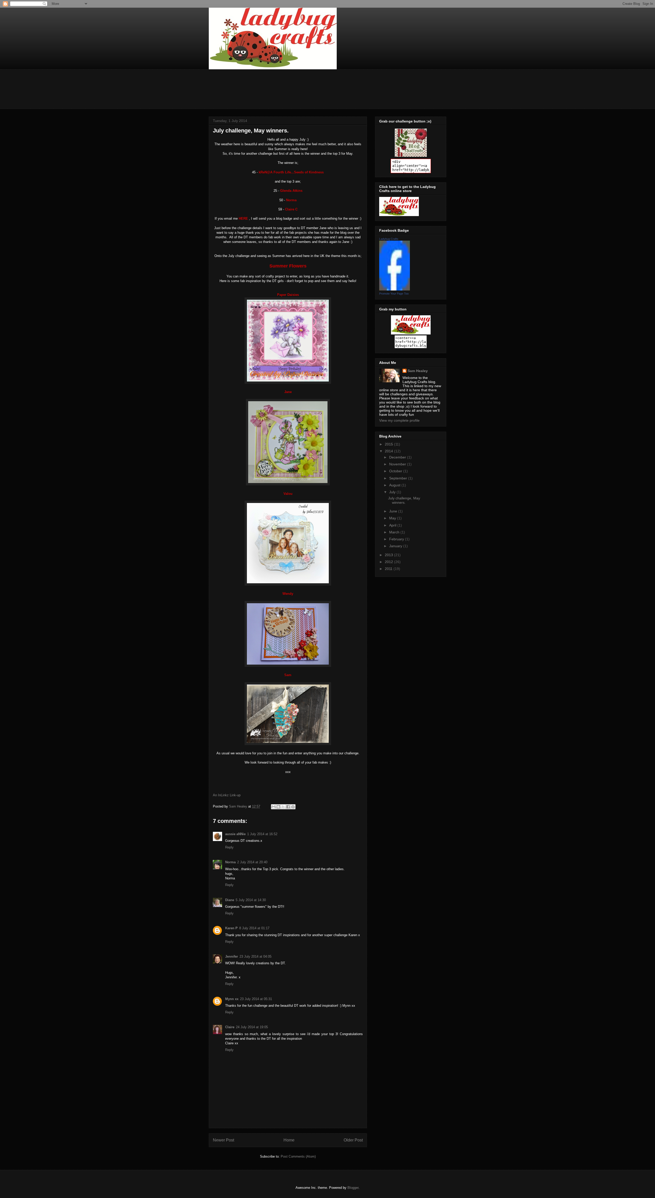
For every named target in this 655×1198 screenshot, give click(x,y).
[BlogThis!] (278, 806)
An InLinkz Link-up (227, 795)
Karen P (231, 928)
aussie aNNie (235, 834)
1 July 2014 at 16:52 (262, 834)
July (393, 492)
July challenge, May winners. (404, 500)
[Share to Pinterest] (293, 806)
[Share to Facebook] (288, 806)
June (393, 511)
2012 (389, 562)
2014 (389, 451)
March (394, 532)
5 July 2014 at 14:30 (251, 900)
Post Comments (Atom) (298, 1156)
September (398, 478)
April (393, 525)
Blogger (352, 1188)
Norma (230, 862)
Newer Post (223, 1140)
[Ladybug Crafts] (394, 289)
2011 (389, 569)
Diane (229, 900)
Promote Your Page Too (394, 293)
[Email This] (273, 806)
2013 (389, 555)
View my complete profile (399, 420)
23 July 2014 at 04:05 (255, 956)
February (397, 539)
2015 (389, 444)
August (395, 485)
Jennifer (231, 956)
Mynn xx (231, 999)
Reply (229, 847)
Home (288, 1140)
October (396, 471)
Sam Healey (418, 371)
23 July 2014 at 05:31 (256, 999)
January (396, 546)
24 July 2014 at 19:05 (252, 1027)
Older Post (353, 1140)
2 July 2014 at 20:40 (252, 862)
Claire (229, 1027)
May (393, 518)
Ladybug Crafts (388, 238)
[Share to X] (283, 806)
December (398, 457)
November (398, 464)
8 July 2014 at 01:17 (254, 928)
